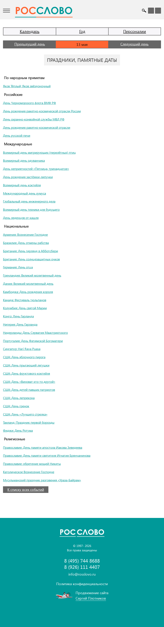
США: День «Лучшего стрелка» (25, 414)
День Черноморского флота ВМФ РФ (29, 103)
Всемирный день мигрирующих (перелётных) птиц (39, 152)
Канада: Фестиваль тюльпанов (24, 300)
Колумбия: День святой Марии (25, 308)
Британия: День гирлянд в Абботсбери (30, 251)
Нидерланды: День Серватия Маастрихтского (35, 332)
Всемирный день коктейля (22, 185)
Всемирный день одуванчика (24, 160)
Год (82, 31)
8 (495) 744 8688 (82, 561)
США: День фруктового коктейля (26, 373)
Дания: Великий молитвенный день (28, 283)
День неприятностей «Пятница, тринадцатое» (36, 169)
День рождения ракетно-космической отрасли (36, 127)
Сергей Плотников (91, 598)
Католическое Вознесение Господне (28, 472)
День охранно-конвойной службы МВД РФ (33, 119)
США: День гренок (16, 406)
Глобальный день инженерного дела (29, 201)
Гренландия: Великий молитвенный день (32, 275)
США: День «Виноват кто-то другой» (29, 381)
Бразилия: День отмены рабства (26, 243)
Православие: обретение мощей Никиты (32, 463)
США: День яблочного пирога (24, 357)
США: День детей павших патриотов (29, 389)
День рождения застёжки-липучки (28, 177)
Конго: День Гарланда (18, 316)
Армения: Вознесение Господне (25, 234)
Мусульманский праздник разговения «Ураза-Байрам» (42, 480)
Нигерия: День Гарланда (20, 324)
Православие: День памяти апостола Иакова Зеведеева (42, 447)
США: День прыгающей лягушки (26, 365)
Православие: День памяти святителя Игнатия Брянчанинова (46, 455)
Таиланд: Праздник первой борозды (28, 422)
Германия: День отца (18, 267)
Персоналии (134, 31)
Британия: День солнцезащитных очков (31, 259)
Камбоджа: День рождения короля (28, 292)
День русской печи (16, 135)
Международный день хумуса (24, 193)
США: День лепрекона (19, 398)
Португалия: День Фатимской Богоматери (33, 341)
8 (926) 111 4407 (82, 567)
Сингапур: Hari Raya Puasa (21, 349)
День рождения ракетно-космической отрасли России (42, 111)
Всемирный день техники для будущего (31, 209)
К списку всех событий (25, 489)
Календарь (29, 31)
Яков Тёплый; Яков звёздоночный (27, 86)
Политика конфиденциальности (82, 583)
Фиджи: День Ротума (18, 430)
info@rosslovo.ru (82, 574)
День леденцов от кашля (21, 218)
